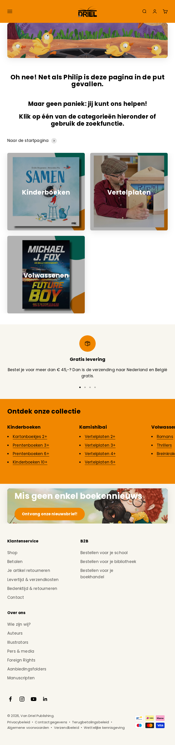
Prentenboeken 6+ (31, 453)
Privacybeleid (18, 722)
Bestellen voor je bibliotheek (108, 561)
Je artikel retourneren (28, 570)
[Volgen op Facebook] (10, 699)
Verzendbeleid (66, 727)
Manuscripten (21, 678)
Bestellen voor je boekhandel (96, 573)
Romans (165, 436)
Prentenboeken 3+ (31, 445)
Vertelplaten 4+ (100, 453)
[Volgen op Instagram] (22, 699)
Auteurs (15, 633)
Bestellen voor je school (104, 552)
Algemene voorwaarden (28, 727)
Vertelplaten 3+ (100, 445)
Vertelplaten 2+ (100, 436)
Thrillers (164, 445)
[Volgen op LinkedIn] (45, 699)
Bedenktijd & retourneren (32, 588)
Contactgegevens (51, 722)
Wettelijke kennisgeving (104, 727)
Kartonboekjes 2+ (30, 436)
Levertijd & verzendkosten (33, 579)
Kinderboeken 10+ (30, 462)
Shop (12, 552)
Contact (15, 597)
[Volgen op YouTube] (34, 699)
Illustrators (17, 642)
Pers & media (20, 651)
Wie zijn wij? (19, 624)
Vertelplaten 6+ (100, 462)
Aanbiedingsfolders (26, 669)
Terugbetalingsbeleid (90, 722)
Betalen (15, 561)
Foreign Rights (21, 660)
